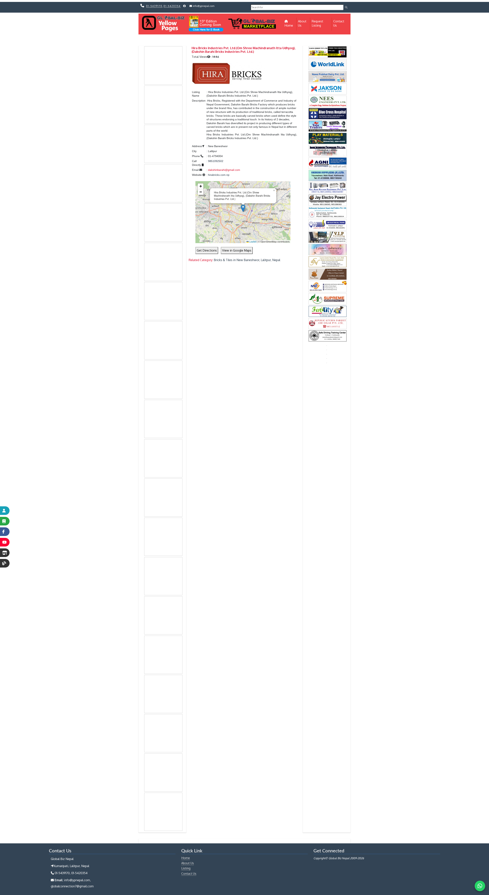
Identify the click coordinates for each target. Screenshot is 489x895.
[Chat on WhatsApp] (480, 886)
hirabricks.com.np (218, 174)
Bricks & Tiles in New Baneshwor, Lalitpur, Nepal (247, 260)
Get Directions (207, 250)
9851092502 (215, 161)
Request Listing (317, 23)
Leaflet (252, 241)
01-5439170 (154, 5)
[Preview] (228, 73)
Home (290, 25)
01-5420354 (172, 5)
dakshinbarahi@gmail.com (224, 169)
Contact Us (338, 23)
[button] (243, 208)
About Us (302, 23)
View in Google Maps (236, 250)
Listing (185, 868)
